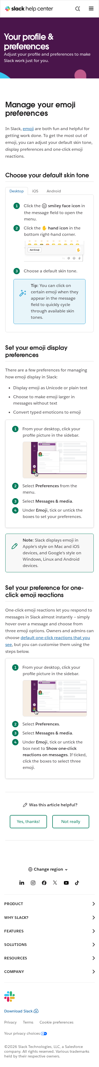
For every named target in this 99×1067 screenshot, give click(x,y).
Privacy (10, 1022)
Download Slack (18, 1011)
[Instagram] (33, 884)
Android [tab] (54, 191)
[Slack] (45, 1000)
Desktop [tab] (17, 191)
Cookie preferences (56, 1022)
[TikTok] (77, 884)
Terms (28, 1022)
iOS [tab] (35, 191)
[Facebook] (44, 884)
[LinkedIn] (22, 884)
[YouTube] (66, 884)
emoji (28, 128)
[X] (55, 884)
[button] (28, 821)
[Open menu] (91, 8)
